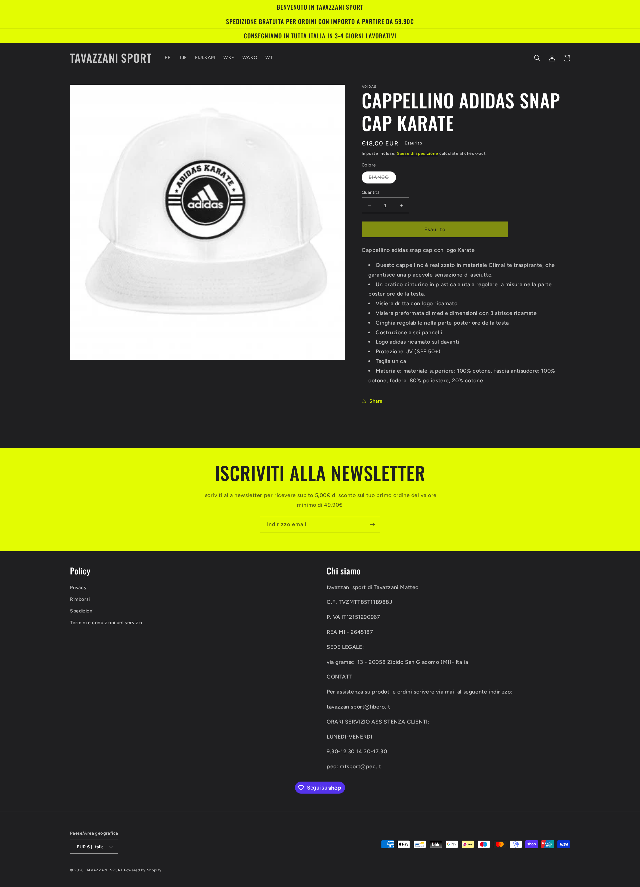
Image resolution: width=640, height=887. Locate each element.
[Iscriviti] (372, 524)
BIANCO (382, 178)
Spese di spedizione (417, 153)
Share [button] (376, 401)
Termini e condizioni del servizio (106, 622)
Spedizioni (82, 611)
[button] (537, 58)
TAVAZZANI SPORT (104, 870)
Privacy (78, 587)
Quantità (371, 192)
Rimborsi (80, 599)
